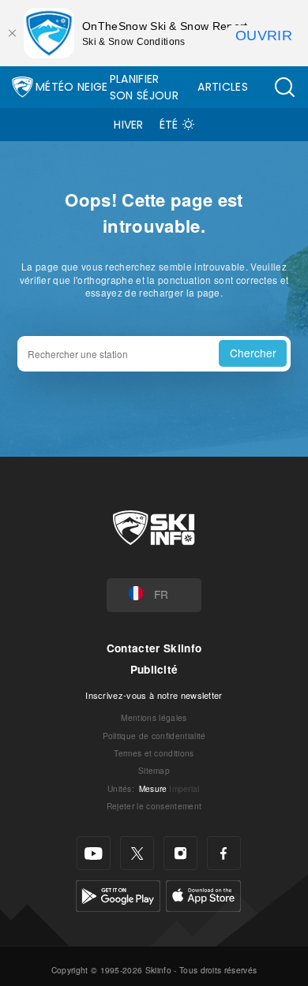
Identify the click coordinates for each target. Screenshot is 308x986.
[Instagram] (180, 853)
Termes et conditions (153, 753)
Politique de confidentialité (154, 735)
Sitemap (154, 770)
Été (169, 125)
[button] (284, 87)
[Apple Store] (203, 894)
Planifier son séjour (144, 87)
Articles (222, 87)
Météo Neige (72, 87)
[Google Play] (118, 894)
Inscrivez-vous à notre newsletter (154, 695)
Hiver (129, 125)
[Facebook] (224, 853)
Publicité (154, 669)
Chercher (253, 352)
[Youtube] (94, 853)
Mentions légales (153, 717)
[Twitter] (137, 853)
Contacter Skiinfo (154, 648)
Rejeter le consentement (154, 806)
